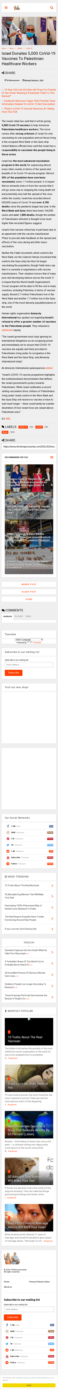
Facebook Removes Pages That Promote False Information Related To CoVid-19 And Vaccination (28, 102)
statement (7, 330)
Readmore (13, 1058)
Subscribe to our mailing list (16, 660)
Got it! (29, 1385)
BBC (8, 418)
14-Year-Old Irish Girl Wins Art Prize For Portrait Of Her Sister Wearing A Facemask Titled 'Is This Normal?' (29, 93)
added (49, 368)
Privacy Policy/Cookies (39, 1282)
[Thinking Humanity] (17, 8)
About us (8, 1287)
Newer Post (29, 584)
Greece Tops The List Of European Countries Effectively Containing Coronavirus (27, 564)
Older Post (29, 592)
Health (19, 48)
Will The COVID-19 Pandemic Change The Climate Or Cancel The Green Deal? (28, 509)
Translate (37, 643)
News (12, 48)
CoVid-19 (29, 48)
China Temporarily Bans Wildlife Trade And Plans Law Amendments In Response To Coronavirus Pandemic (28, 537)
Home (4, 48)
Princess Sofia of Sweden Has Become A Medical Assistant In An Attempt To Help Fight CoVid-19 (27, 482)
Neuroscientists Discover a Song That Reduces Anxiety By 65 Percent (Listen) (28, 1130)
